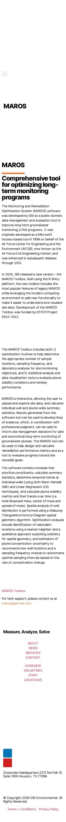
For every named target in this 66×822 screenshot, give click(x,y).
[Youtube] (7, 762)
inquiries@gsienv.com (18, 783)
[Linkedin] (7, 753)
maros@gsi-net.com (16, 603)
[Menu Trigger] (60, 12)
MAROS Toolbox (14, 591)
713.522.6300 (13, 790)
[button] (5, 74)
